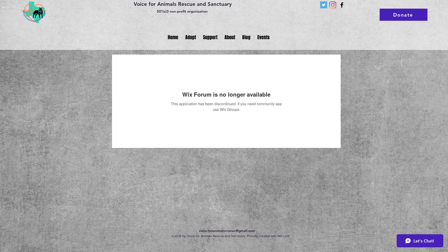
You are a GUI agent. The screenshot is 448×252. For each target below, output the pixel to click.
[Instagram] (332, 4)
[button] (191, 37)
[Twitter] (323, 4)
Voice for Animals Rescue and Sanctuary (183, 4)
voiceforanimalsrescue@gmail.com (227, 230)
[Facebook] (341, 4)
